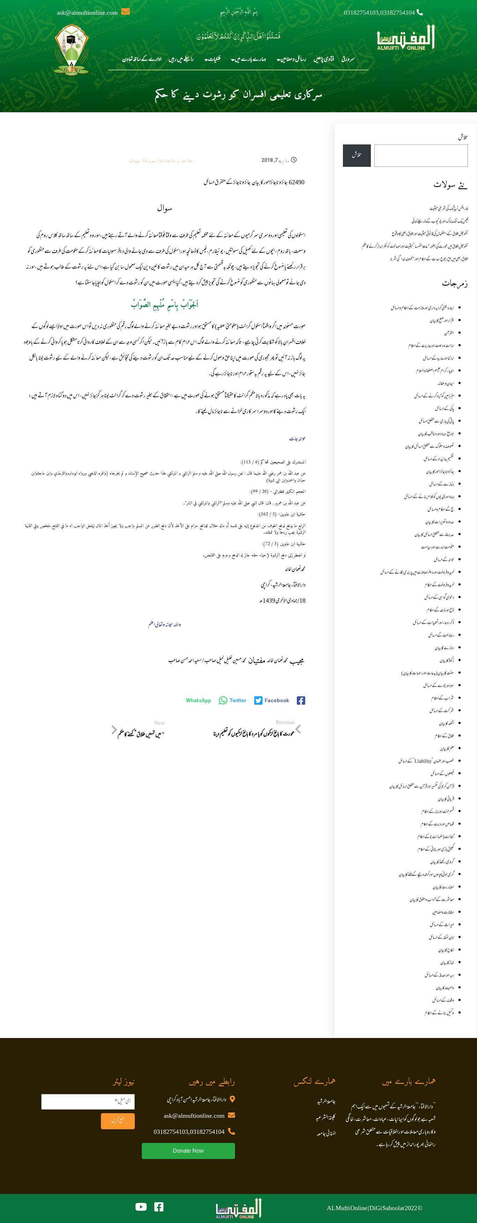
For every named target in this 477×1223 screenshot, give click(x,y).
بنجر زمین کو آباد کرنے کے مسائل (434, 396)
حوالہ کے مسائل (444, 560)
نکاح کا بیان (446, 950)
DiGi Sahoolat (386, 1208)
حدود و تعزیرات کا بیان (439, 522)
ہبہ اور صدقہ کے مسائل (439, 976)
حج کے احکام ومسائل (440, 510)
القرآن (449, 333)
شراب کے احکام (442, 699)
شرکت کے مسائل (442, 711)
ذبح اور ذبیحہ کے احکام (440, 610)
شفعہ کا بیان (446, 724)
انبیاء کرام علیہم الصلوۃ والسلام (435, 371)
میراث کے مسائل (442, 925)
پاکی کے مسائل (444, 409)
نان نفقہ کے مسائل (441, 938)
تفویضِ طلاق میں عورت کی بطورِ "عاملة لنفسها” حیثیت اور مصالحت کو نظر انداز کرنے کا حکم (415, 247)
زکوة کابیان (447, 661)
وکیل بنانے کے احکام (439, 1013)
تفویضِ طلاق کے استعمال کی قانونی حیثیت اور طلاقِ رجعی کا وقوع (430, 234)
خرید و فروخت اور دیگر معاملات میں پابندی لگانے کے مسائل (417, 573)
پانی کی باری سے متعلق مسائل (436, 422)
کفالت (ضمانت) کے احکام (435, 837)
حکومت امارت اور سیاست (437, 547)
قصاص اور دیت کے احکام (437, 824)
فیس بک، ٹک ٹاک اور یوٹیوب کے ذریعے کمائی (440, 222)
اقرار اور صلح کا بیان (442, 321)
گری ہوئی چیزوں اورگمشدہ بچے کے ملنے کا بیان (426, 875)
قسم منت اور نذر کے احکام (437, 812)
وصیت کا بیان (445, 988)
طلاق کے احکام (444, 736)
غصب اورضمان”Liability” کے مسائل (426, 762)
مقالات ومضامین (443, 913)
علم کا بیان (447, 749)
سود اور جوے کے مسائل (438, 686)
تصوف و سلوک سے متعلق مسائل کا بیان (429, 447)
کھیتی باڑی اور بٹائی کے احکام (436, 850)
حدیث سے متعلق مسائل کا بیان (434, 535)
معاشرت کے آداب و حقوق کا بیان (432, 900)
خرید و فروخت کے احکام (439, 585)
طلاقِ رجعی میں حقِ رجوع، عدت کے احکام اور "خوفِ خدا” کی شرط (429, 259)
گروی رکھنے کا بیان (442, 862)
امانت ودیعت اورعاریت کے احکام (431, 346)
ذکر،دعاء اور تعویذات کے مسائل (433, 623)
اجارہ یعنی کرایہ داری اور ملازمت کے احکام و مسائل (422, 308)
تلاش (463, 138)
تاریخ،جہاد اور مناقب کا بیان (436, 434)
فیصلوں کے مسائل (442, 774)
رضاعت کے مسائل (441, 636)
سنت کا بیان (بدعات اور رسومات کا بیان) (427, 673)
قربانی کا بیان (446, 799)
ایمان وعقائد (446, 384)
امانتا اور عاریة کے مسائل (438, 359)
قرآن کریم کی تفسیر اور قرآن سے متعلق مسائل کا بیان (421, 787)
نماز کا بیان (447, 963)
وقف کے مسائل (443, 1001)
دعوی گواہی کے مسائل (439, 598)
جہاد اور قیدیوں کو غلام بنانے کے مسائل (429, 497)
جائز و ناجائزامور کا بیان (160, 160)
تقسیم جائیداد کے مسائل (439, 459)
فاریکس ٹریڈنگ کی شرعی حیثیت (449, 209)
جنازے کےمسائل (441, 485)
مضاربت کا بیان (443, 887)
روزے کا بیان (444, 648)
